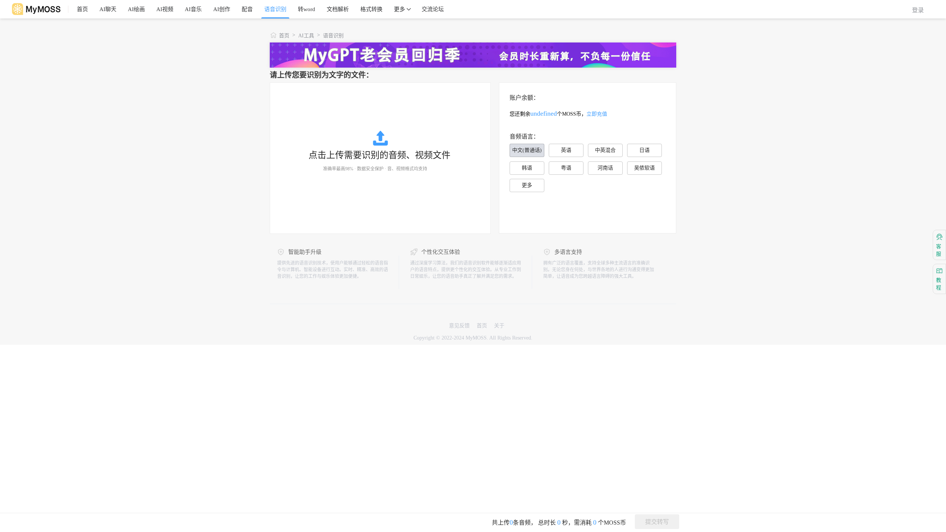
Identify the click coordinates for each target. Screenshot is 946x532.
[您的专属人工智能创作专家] (37, 9)
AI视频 (164, 9)
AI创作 (221, 9)
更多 (399, 9)
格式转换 (371, 9)
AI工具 (306, 35)
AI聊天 (107, 9)
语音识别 (275, 9)
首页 (82, 9)
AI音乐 (193, 9)
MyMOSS (476, 338)
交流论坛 (433, 9)
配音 (247, 9)
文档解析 (338, 9)
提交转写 (657, 522)
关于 (499, 325)
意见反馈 (459, 325)
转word (306, 9)
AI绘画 (136, 9)
